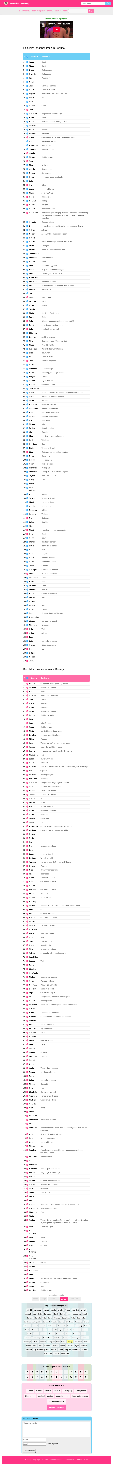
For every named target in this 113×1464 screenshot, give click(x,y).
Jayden (32, 476)
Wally (31, 574)
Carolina (32, 735)
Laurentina (33, 1120)
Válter (31, 484)
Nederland (57, 1338)
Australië (28, 1314)
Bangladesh (48, 1314)
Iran (44, 1330)
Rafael (31, 121)
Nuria (31, 814)
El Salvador (70, 1322)
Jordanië (68, 1330)
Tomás (32, 153)
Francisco (33, 258)
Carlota (32, 1282)
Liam (31, 436)
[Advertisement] (11, 48)
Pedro (31, 98)
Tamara (32, 1072)
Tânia (31, 1216)
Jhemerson (34, 254)
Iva (30, 997)
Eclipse (32, 653)
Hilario (32, 581)
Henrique (33, 444)
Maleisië (68, 1334)
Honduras (70, 1326)
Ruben (32, 173)
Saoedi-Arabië (31, 1346)
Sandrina (33, 779)
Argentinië (75, 1310)
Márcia (32, 1266)
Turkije (60, 1350)
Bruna (31, 707)
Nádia (31, 1076)
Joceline (32, 1150)
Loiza (31, 1196)
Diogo (31, 70)
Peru (58, 1342)
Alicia (31, 981)
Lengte (43, 1299)
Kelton (32, 605)
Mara (31, 949)
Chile (44, 1318)
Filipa (31, 739)
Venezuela (76, 1350)
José (31, 161)
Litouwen (51, 1334)
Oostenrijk (27, 1342)
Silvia (31, 1192)
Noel (31, 613)
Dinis (31, 226)
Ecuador (54, 1322)
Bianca (32, 917)
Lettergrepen (53, 1299)
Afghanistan (38, 1310)
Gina (31, 1142)
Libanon (43, 1334)
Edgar (31, 285)
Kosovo (85, 1330)
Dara (31, 1138)
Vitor (31, 432)
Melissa (32, 1084)
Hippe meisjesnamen (80, 1396)
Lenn (31, 353)
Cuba (73, 1318)
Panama (43, 1342)
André (31, 373)
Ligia (31, 993)
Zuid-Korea (48, 1354)
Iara (30, 842)
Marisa (32, 906)
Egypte (61, 1322)
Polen (63, 1342)
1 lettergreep (67, 1391)
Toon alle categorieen (57, 1407)
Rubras (32, 601)
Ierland (86, 1326)
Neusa (32, 1161)
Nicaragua (66, 1338)
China (50, 1318)
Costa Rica (66, 1318)
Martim (32, 424)
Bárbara (32, 1036)
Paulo (31, 317)
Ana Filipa (33, 902)
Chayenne (33, 213)
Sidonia (32, 1173)
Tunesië (53, 1350)
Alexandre (33, 145)
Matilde (32, 925)
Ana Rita (32, 1104)
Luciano (32, 589)
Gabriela (32, 1290)
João (31, 110)
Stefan (32, 448)
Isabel (31, 810)
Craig (31, 480)
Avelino (32, 250)
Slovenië (47, 1346)
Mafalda (32, 775)
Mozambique (47, 1338)
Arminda (32, 1017)
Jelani (31, 522)
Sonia (31, 1262)
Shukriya (33, 1157)
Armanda (33, 1169)
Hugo (31, 177)
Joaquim (32, 149)
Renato (32, 209)
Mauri (31, 530)
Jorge (31, 189)
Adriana (32, 830)
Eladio (31, 313)
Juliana (32, 953)
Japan (61, 1330)
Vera (31, 909)
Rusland (86, 1342)
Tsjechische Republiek (41, 1350)
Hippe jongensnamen (56, 1401)
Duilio (31, 558)
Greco (31, 396)
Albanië (46, 1310)
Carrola (32, 205)
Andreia (32, 767)
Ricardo (32, 74)
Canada (38, 1318)
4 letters (39, 1391)
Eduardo (32, 301)
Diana (31, 703)
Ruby (31, 649)
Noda (31, 562)
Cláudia (32, 1009)
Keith (31, 554)
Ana (31, 691)
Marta (31, 731)
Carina (32, 898)
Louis (31, 546)
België (56, 1314)
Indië (27, 1330)
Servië (40, 1346)
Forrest (32, 597)
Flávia (31, 1040)
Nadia (31, 965)
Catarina (32, 695)
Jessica (32, 795)
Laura (31, 759)
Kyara (31, 945)
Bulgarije (30, 1318)
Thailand (29, 1350)
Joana (31, 727)
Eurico (32, 428)
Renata (32, 1001)
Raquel (32, 197)
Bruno (31, 118)
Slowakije (55, 1346)
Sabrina (32, 890)
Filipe (31, 78)
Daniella (32, 989)
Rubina (32, 834)
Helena (32, 791)
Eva (30, 913)
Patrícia (32, 1177)
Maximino (33, 625)
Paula (31, 933)
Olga (31, 1108)
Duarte (32, 242)
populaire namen (62, 1396)
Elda (31, 1237)
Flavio (31, 246)
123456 (29, 1310)
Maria (31, 711)
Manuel (32, 157)
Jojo (31, 321)
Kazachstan (77, 1330)
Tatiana (32, 818)
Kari (31, 440)
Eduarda (32, 1028)
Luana (31, 854)
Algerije (53, 1310)
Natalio (32, 416)
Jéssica (32, 969)
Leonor (32, 1227)
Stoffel (32, 542)
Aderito (32, 169)
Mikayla (32, 1146)
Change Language (32, 1460)
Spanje (62, 1346)
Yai (30, 293)
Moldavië (28, 1338)
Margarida (33, 755)
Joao (31, 86)
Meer (78, 1299)
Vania (31, 1068)
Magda (32, 1180)
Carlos (32, 106)
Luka (31, 273)
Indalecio (33, 369)
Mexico (83, 1334)
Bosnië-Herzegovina (74, 1314)
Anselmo (33, 404)
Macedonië (60, 1334)
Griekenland (51, 1326)
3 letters (30, 1391)
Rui (30, 141)
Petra (31, 1200)
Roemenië (78, 1342)
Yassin (32, 309)
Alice (31, 882)
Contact (45, 1460)
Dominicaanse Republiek (32, 1322)
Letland (36, 1334)
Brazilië (85, 1314)
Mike (31, 341)
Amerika (60, 1310)
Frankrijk (43, 1326)
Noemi (32, 1060)
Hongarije (79, 1326)
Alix (30, 185)
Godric (32, 381)
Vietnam (84, 1350)
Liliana (32, 802)
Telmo (31, 297)
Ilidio (31, 102)
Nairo (31, 365)
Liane (31, 1278)
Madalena (33, 1005)
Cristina (32, 1032)
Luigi (31, 641)
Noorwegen (76, 1338)
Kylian (31, 305)
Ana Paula (33, 973)
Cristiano (33, 114)
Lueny (31, 1274)
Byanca (32, 1204)
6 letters (57, 1391)
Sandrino (33, 349)
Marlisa (32, 977)
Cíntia (31, 1064)
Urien (31, 392)
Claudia (32, 798)
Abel (31, 412)
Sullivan (32, 585)
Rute (31, 1088)
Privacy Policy (82, 1460)
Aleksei (32, 645)
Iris (30, 874)
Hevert (32, 238)
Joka (31, 329)
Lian (31, 452)
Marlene (32, 1100)
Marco (31, 193)
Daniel (31, 90)
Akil (30, 550)
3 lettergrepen (30, 1396)
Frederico (33, 281)
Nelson (32, 234)
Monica (32, 1052)
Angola (67, 1310)
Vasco (31, 62)
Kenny (32, 262)
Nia (30, 518)
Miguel (32, 94)
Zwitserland (65, 1354)
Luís (31, 181)
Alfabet (35, 1299)
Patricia (32, 806)
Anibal (32, 385)
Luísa (31, 1112)
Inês (31, 719)
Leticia (32, 1241)
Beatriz (32, 683)
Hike (31, 534)
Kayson (32, 514)
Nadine (32, 886)
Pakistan (35, 1342)
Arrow (31, 464)
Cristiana (33, 783)
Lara (31, 723)
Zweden (56, 1354)
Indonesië (33, 1330)
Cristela (32, 1184)
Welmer (32, 621)
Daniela (32, 715)
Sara (31, 699)
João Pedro (34, 388)
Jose (31, 361)
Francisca (33, 1056)
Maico (31, 345)
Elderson (33, 333)
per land (41, 1396)
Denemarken (81, 1318)
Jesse (31, 566)
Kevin (31, 270)
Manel (31, 357)
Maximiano (33, 578)
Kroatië (29, 1334)
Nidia (31, 937)
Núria (31, 838)
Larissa (32, 961)
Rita (30, 846)
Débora (32, 921)
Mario (31, 400)
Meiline (32, 1048)
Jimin (31, 661)
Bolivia (62, 1314)
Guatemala (61, 1326)
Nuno (31, 82)
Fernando (33, 468)
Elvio (31, 165)
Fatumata (33, 1165)
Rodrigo (32, 133)
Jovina (32, 1220)
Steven (32, 498)
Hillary (31, 629)
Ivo (30, 420)
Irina (31, 1044)
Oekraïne (85, 1338)
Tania (31, 1286)
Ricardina (33, 929)
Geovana (33, 985)
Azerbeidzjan (37, 1314)
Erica (31, 1024)
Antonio (32, 222)
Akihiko (32, 506)
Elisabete (33, 1092)
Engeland (78, 1322)
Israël (50, 1330)
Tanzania (84, 1346)
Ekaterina (33, 1212)
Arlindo (32, 230)
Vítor (31, 526)
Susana (32, 894)
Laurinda (33, 1128)
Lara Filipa (33, 957)
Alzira (31, 1013)
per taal (50, 1396)
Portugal (70, 1342)
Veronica (33, 1096)
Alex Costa (33, 277)
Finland (35, 1326)
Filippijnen (27, 1326)
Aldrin (31, 593)
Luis (31, 266)
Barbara (32, 858)
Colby (31, 456)
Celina (31, 1188)
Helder (32, 129)
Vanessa (32, 862)
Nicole (31, 870)
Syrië (77, 1346)
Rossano (33, 510)
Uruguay (68, 1350)
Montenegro (37, 1338)
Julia (31, 941)
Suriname (70, 1346)
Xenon (32, 289)
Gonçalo (32, 125)
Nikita (31, 137)
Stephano (33, 472)
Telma (31, 822)
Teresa (32, 747)
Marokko (76, 1334)
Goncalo (32, 201)
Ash (31, 494)
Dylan (31, 609)
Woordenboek (55, 1460)
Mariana (32, 687)
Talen (72, 1299)
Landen (64, 1299)
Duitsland (46, 1322)
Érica (31, 1124)
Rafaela (32, 878)
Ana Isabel (33, 1270)
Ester (31, 1245)
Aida (31, 1134)
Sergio (32, 377)
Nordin (32, 657)
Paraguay (51, 1342)
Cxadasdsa (34, 617)
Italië (55, 1330)
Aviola (31, 633)
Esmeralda (33, 1208)
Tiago (31, 66)
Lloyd (31, 502)
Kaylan (32, 460)
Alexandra (33, 826)
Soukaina (33, 1116)
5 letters (48, 1391)
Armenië (83, 1310)
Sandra (32, 751)
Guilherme (33, 408)
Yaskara (32, 1021)
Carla (31, 787)
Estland (86, 1322)
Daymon (32, 337)
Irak (40, 1330)
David (31, 325)
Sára (31, 637)
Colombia (57, 1318)
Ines (31, 743)
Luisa (31, 1080)
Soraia (32, 866)
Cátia (31, 850)
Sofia (31, 771)
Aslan (31, 538)
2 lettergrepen (80, 1391)
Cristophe (33, 570)
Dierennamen (69, 1460)
